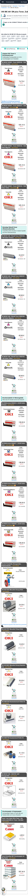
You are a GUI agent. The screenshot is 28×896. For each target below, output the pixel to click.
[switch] (3, 894)
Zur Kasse (24, 2)
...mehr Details (14, 64)
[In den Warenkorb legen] (13, 91)
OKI (9, 7)
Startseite (15, 6)
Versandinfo (14, 99)
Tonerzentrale (10, 2)
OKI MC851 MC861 (11, 101)
